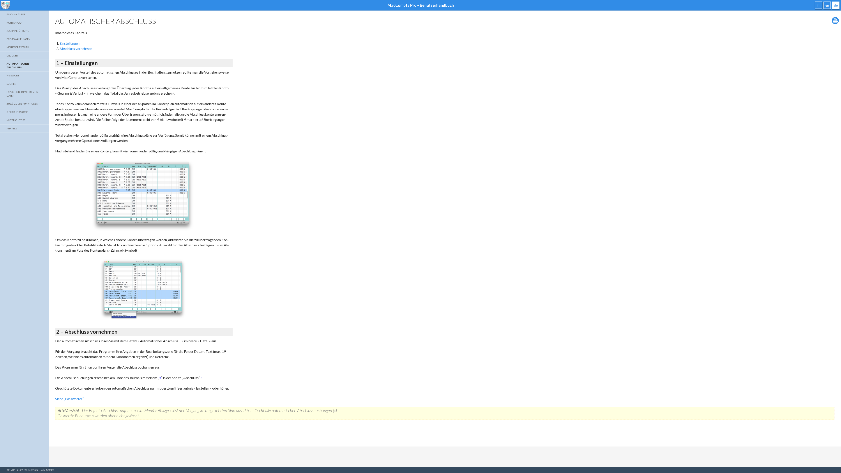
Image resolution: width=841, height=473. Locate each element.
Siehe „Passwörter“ (69, 399)
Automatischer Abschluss (18, 65)
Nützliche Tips (16, 120)
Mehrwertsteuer (18, 47)
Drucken (12, 55)
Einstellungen (70, 43)
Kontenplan (14, 22)
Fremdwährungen (18, 39)
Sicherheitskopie (17, 112)
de (836, 5)
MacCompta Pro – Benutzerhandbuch (420, 5)
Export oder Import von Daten (22, 93)
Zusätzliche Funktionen (22, 103)
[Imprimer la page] (835, 20)
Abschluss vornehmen (76, 48)
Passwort (13, 75)
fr (818, 5)
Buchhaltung (16, 14)
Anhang (12, 128)
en (827, 5)
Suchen (11, 83)
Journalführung (18, 30)
